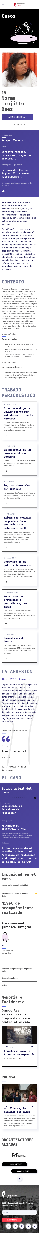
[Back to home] (19, 4)
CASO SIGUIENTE (23, 1171)
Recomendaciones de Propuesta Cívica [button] (15, 894)
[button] (3, 4)
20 (21, 124)
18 (18, 124)
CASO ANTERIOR (16, 1164)
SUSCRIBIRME (12, 1220)
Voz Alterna (15, 208)
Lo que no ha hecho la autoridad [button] (15, 885)
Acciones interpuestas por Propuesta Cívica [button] (17, 970)
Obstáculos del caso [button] (10, 978)
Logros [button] (4, 985)
